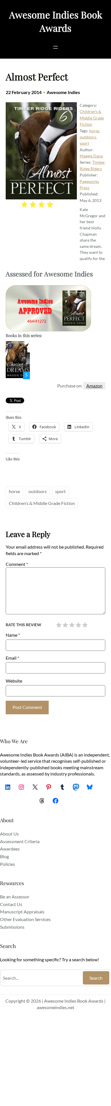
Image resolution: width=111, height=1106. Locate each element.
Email (12, 657)
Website (14, 680)
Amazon (94, 385)
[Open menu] (55, 47)
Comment (17, 564)
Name (13, 635)
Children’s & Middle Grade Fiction (92, 118)
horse (94, 130)
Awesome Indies (63, 92)
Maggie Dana (91, 156)
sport (84, 143)
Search (95, 978)
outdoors (88, 137)
